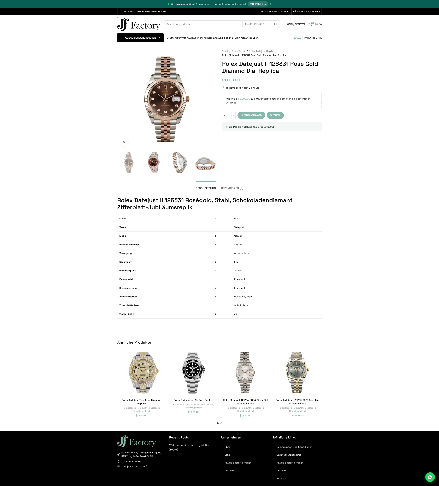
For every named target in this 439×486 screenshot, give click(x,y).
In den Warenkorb (251, 115)
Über (227, 446)
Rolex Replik (238, 51)
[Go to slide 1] (218, 423)
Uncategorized (141, 411)
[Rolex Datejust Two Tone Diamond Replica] (141, 372)
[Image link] (136, 440)
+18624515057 (258, 3)
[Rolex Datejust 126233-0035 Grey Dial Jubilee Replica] (297, 372)
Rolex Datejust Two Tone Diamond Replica (141, 401)
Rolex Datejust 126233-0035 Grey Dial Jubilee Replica (297, 401)
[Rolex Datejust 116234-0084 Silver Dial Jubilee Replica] (245, 372)
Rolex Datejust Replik (261, 51)
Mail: (134, 466)
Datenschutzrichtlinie (289, 454)
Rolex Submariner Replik (200, 404)
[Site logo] (138, 23)
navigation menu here (199, 37)
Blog (227, 454)
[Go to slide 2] (221, 423)
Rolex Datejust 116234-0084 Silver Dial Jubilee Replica (245, 401)
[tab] (206, 186)
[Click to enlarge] (124, 142)
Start (225, 51)
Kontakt (229, 470)
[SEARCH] (276, 24)
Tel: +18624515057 (132, 461)
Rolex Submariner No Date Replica (193, 400)
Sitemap (281, 478)
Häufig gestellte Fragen (238, 462)
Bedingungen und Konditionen (294, 446)
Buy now (275, 115)
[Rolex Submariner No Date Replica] (193, 372)
